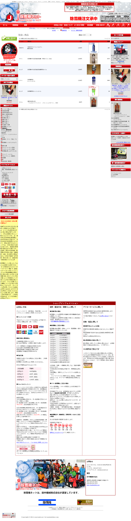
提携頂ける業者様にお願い (118, 166)
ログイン (113, 176)
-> (5, 128)
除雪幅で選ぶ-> (6, 117)
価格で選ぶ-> (5, 119)
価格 (81, 41)
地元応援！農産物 (6, 161)
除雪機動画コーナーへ (116, 159)
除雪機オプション (6, 126)
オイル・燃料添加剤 (76, 30)
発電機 (4, 157)
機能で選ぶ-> (5, 121)
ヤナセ (21, 102)
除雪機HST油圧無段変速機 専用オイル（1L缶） (40, 58)
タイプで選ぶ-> (6, 116)
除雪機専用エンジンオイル (34, 91)
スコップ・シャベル (7, 154)
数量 (108, 41)
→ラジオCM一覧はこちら (123, 142)
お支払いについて (6, 168)
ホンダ (21, 69)
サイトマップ (5, 181)
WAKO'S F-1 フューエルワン (120, 129)
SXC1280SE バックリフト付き (9, 97)
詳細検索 (9, 72)
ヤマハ (21, 58)
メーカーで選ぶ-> (6, 109)
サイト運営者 (5, 178)
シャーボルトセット (6, 131)
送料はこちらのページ (56, 432)
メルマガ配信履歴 (9, 214)
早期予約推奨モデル (7, 112)
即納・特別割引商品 (7, 114)
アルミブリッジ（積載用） (9, 156)
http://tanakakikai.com (93, 485)
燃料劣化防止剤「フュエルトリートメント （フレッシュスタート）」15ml (121, 115)
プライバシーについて (7, 172)
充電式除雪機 (5, 110)
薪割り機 (4, 145)
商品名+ (30, 41)
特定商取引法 (5, 175)
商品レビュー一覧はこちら (118, 62)
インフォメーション (116, 173)
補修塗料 (3, 132)
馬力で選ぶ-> (5, 123)
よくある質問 (114, 174)
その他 (3, 137)
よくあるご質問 (6, 180)
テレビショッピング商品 (8, 147)
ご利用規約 (4, 174)
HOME (54, 30)
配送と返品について (64, 507)
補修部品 (64, 30)
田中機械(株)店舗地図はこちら (60, 321)
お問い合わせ (5, 177)
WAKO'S (21, 47)
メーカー (21, 41)
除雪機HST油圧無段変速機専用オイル (37, 69)
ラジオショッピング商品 (8, 149)
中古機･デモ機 (6, 124)
